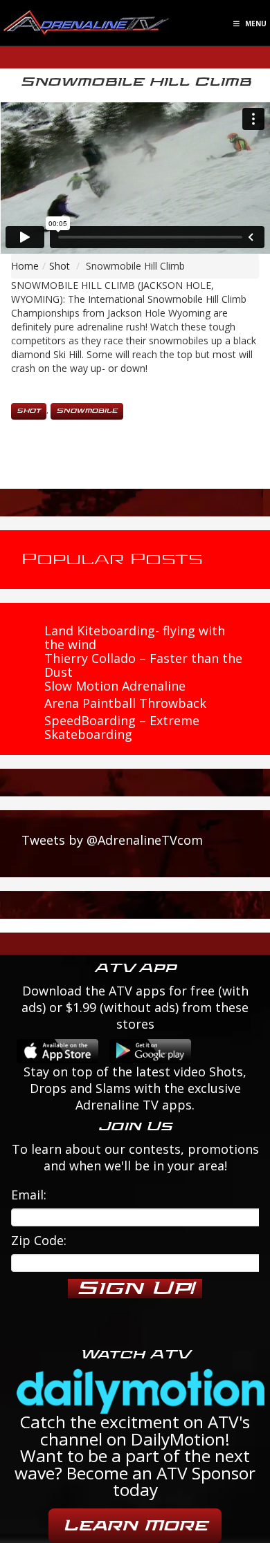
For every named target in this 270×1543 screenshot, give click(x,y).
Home (25, 265)
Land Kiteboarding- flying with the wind (134, 637)
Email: (28, 1194)
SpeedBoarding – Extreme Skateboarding (121, 727)
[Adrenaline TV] (86, 21)
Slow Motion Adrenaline (115, 685)
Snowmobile (87, 411)
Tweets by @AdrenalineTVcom (112, 840)
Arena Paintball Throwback (125, 703)
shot (29, 411)
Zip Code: (38, 1240)
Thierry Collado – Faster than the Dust (143, 665)
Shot (59, 265)
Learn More (135, 1525)
